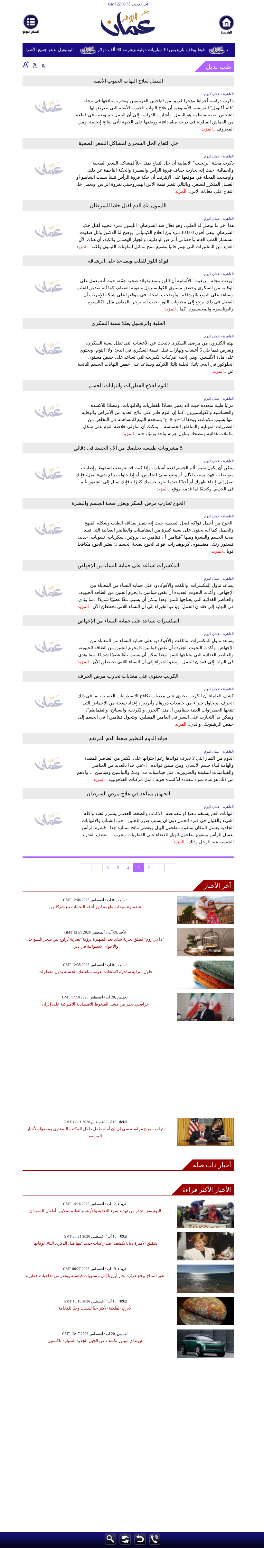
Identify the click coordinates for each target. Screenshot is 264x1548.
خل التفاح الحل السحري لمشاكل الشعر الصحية (128, 143)
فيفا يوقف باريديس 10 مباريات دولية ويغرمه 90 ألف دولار (157, 49)
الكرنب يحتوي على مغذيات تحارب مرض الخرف (128, 676)
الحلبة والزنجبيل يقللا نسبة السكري (128, 323)
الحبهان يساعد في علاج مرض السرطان (128, 793)
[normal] (34, 64)
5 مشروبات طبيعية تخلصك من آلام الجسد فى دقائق (128, 448)
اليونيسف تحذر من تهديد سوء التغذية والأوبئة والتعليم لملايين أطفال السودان (95, 1210)
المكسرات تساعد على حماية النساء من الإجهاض (128, 565)
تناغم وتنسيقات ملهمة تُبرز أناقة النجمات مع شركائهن (95, 906)
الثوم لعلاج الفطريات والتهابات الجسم (128, 385)
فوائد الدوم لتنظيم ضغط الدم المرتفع (128, 738)
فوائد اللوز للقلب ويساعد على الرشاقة (128, 261)
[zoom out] (43, 64)
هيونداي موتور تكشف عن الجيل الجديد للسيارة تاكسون (95, 1340)
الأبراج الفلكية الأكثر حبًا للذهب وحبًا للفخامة (95, 1308)
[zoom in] (26, 64)
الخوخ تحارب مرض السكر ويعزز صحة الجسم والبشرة (128, 503)
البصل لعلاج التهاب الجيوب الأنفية (128, 81)
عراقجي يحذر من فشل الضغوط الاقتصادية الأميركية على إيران (95, 1004)
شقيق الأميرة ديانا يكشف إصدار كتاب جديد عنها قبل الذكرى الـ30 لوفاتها (95, 1243)
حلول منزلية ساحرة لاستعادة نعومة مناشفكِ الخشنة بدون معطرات (95, 971)
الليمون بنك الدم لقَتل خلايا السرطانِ (128, 205)
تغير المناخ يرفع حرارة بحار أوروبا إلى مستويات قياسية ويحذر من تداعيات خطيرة (95, 1275)
